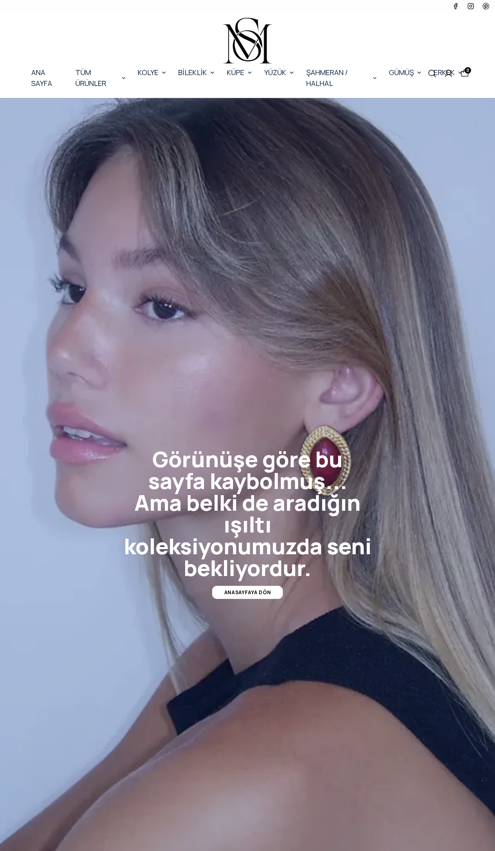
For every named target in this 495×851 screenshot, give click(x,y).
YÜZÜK (275, 72)
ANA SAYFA (41, 77)
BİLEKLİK (192, 72)
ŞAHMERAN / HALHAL (327, 77)
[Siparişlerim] (448, 73)
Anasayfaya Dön (247, 592)
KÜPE (235, 72)
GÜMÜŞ (401, 72)
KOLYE (148, 72)
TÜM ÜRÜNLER (90, 77)
